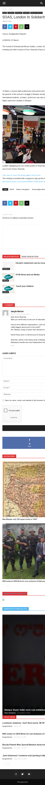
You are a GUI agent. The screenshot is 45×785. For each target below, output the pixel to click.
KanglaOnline (7, 726)
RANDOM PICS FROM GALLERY (15, 609)
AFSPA (12, 189)
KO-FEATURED (9, 456)
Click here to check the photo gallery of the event (21, 175)
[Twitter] (22, 774)
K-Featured (19, 13)
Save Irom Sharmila (36, 13)
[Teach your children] (8, 289)
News (11, 9)
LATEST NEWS (9, 717)
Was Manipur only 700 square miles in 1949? (19, 519)
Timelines (26, 13)
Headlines (11, 13)
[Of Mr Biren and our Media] (8, 277)
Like (29, 438)
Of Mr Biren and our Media (27, 274)
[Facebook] (16, 774)
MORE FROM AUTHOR (30, 257)
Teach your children (25, 286)
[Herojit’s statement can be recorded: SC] (8, 266)
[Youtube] (29, 774)
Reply (12, 345)
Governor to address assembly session (17, 218)
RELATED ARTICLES (11, 257)
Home (4, 9)
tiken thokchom (10, 713)
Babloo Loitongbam (22, 189)
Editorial (5, 280)
